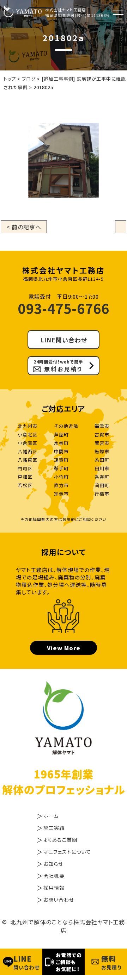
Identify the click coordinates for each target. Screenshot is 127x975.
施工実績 (54, 827)
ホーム (51, 815)
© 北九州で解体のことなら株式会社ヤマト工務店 (63, 926)
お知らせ (53, 863)
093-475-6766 (63, 308)
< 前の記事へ (23, 227)
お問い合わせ (58, 899)
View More (63, 648)
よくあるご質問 (60, 839)
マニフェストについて (67, 851)
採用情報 (54, 887)
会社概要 (54, 875)
